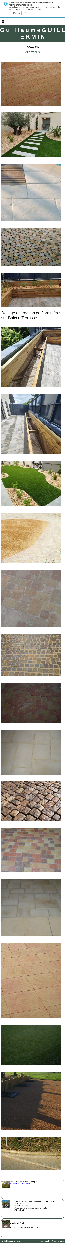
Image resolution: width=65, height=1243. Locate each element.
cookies (61, 1241)
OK (26, 13)
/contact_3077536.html (20, 1184)
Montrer (16, 13)
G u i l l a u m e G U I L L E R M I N (32, 33)
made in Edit (48, 1241)
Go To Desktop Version (10, 1241)
